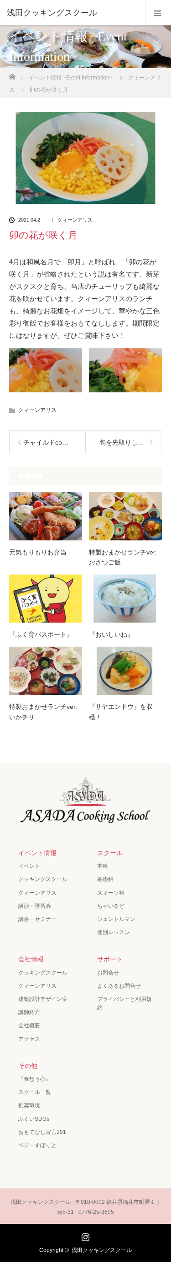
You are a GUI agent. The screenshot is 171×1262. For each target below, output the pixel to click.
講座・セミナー (37, 919)
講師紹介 (29, 1012)
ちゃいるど (110, 906)
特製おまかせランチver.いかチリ (43, 711)
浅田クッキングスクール (102, 1250)
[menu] (158, 12)
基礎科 (105, 879)
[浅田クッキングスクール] (72, 12)
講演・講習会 (34, 906)
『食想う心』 (34, 1079)
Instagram (84, 1235)
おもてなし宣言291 (42, 1132)
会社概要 (29, 1025)
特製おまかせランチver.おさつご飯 (123, 557)
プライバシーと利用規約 (124, 1003)
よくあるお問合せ (119, 986)
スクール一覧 (34, 1092)
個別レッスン (113, 932)
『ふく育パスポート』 (41, 634)
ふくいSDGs (33, 1119)
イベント (29, 866)
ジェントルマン (116, 919)
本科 (102, 866)
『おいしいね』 (111, 634)
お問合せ (108, 973)
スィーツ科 (110, 893)
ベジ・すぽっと (37, 1145)
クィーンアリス (75, 220)
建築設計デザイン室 (42, 999)
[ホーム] (12, 74)
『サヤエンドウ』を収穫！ (121, 711)
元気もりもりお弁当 (38, 552)
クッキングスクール (42, 879)
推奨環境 (29, 1105)
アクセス (29, 1039)
